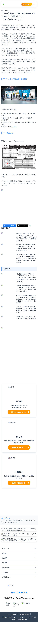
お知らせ (7, 518)
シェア (13, 225)
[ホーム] (2, 518)
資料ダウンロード (26, 4)
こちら (15, 126)
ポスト (26, 225)
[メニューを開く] (34, 4)
